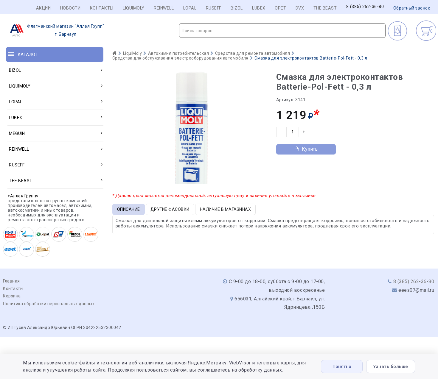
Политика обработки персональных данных (48, 303)
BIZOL (237, 8)
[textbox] (282, 31)
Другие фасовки (170, 209)
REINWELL (164, 8)
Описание (128, 209)
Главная (11, 281)
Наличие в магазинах (225, 209)
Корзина (12, 296)
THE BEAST (325, 8)
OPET (280, 8)
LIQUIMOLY (134, 8)
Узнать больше (390, 366)
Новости (70, 8)
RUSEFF (213, 8)
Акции (43, 8)
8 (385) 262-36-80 (365, 6)
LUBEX (258, 8)
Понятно (342, 366)
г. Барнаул (65, 30)
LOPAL (190, 8)
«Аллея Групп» (23, 196)
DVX (300, 8)
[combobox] (282, 30)
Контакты (102, 8)
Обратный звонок (411, 8)
